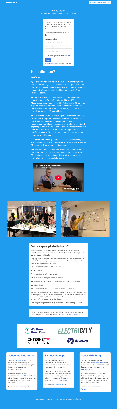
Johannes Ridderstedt (22, 355)
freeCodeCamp (61, 380)
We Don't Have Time (59, 385)
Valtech (83, 389)
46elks (26, 376)
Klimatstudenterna (97, 363)
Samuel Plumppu (55, 355)
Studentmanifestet (87, 369)
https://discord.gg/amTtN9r (70, 314)
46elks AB (52, 63)
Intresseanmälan (51, 39)
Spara (48, 60)
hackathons (19, 360)
